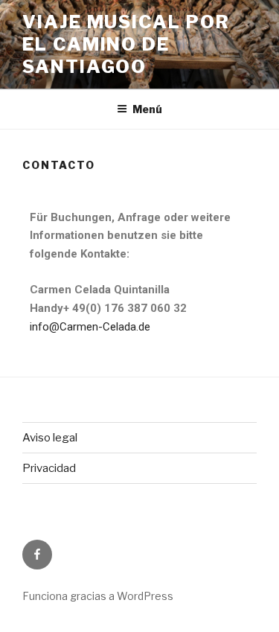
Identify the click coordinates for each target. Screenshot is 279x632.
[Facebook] (37, 554)
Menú (147, 109)
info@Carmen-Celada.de (90, 326)
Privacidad (49, 468)
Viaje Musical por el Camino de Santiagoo (126, 44)
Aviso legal (49, 437)
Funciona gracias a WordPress (97, 596)
